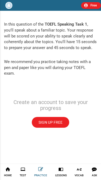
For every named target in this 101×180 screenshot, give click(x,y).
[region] (50, 84)
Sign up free (50, 122)
